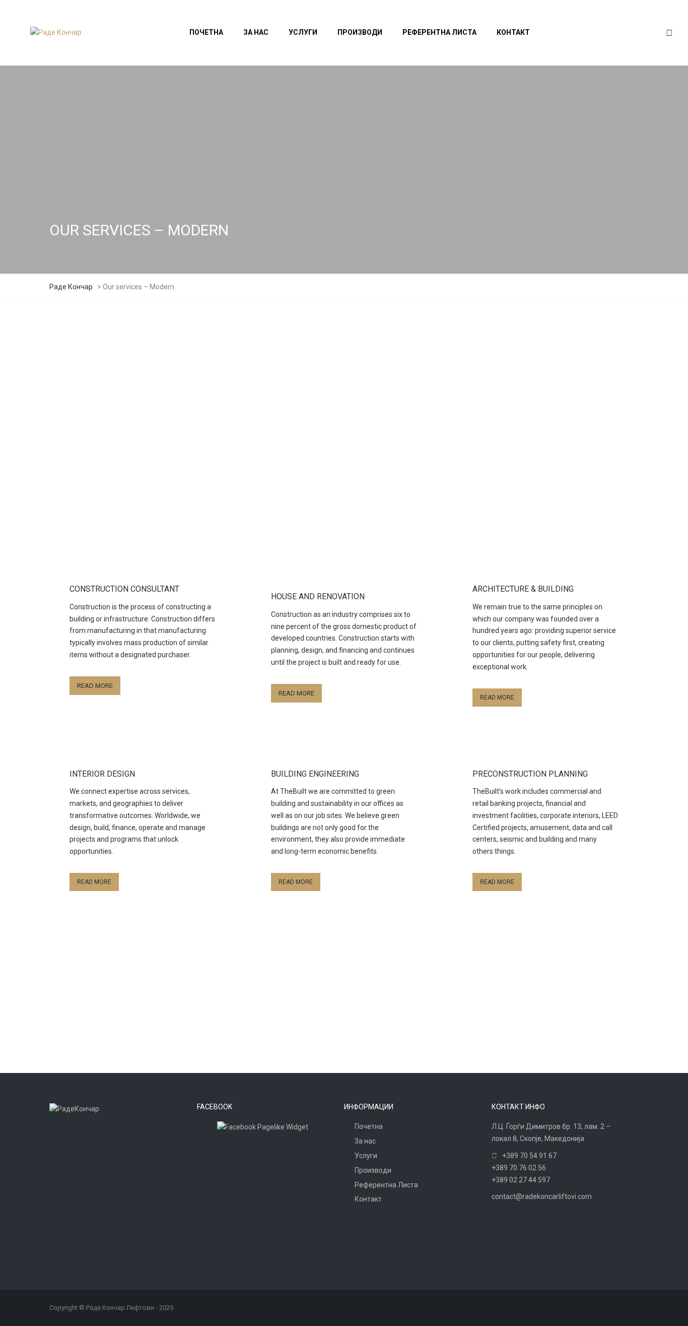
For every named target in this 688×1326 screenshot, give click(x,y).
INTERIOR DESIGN (102, 774)
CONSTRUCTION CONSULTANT (124, 589)
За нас (365, 1141)
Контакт (368, 1199)
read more (87, 440)
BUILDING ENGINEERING (315, 774)
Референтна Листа (386, 1185)
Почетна (369, 1126)
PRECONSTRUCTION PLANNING (530, 774)
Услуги (366, 1156)
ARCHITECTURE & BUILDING (523, 589)
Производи (373, 1170)
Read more (95, 685)
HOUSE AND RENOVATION (318, 596)
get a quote (186, 1029)
